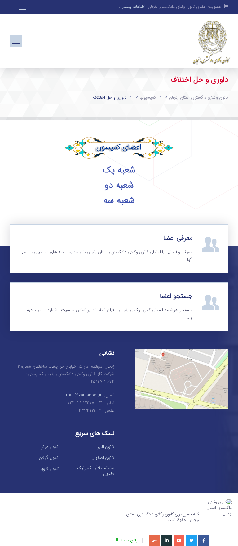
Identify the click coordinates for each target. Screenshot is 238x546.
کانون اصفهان (102, 458)
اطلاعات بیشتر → (131, 6)
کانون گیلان (49, 458)
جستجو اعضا (176, 296)
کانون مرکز (50, 447)
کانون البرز (105, 447)
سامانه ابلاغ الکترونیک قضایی (95, 471)
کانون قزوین (48, 469)
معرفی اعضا (177, 238)
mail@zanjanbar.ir (84, 395)
